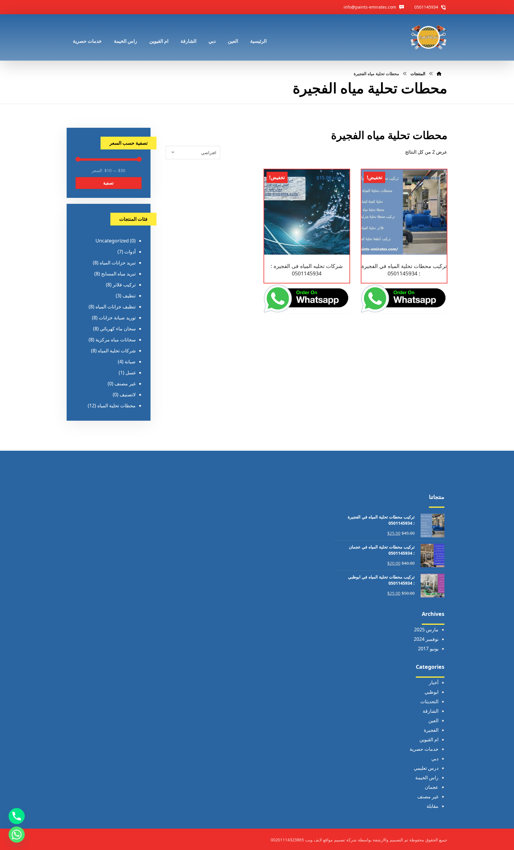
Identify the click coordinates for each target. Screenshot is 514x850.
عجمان (431, 787)
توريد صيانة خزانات (117, 317)
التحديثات (429, 701)
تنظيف (129, 295)
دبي (434, 758)
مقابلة (432, 806)
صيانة (130, 361)
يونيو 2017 (428, 648)
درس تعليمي (426, 768)
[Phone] (17, 816)
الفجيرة (431, 730)
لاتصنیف (128, 394)
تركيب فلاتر (124, 284)
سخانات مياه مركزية (115, 339)
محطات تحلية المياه (116, 405)
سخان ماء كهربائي (118, 328)
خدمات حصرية (424, 749)
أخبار (433, 682)
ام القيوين (428, 739)
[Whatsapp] (17, 835)
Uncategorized (112, 240)
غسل (131, 372)
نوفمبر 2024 (426, 639)
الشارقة (430, 711)
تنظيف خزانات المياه (115, 306)
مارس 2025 (426, 629)
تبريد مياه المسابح (118, 273)
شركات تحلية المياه (117, 350)
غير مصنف (125, 383)
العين (433, 720)
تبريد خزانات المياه (118, 262)
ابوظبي (431, 692)
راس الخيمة (426, 777)
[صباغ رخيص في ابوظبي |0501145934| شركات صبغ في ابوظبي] (428, 37)
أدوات (130, 251)
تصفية (108, 183)
